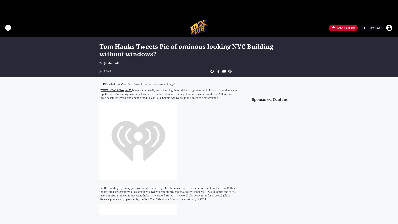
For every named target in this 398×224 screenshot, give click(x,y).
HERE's (104, 84)
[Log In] (389, 28)
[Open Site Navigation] (8, 28)
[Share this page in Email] (224, 71)
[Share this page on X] (218, 71)
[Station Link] (199, 28)
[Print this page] (230, 71)
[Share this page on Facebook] (212, 71)
